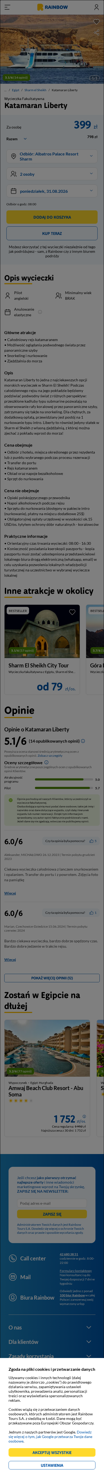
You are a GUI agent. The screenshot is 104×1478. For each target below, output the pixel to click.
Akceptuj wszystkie (54, 1453)
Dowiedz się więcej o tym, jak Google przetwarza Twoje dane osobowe (50, 1436)
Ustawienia (61, 1466)
